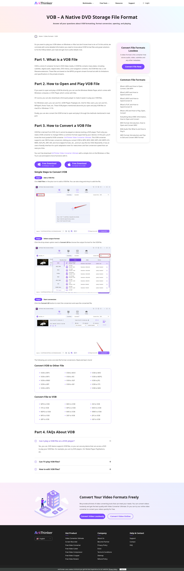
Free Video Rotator (72, 559)
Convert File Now (133, 66)
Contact (132, 542)
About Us (101, 538)
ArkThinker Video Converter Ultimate (77, 137)
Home (41, 36)
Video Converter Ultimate (74, 538)
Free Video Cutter (71, 549)
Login (147, 3)
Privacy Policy (102, 545)
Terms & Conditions (105, 552)
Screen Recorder (71, 542)
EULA (99, 549)
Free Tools (103, 3)
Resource (118, 3)
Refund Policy (102, 559)
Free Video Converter (73, 545)
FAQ (131, 545)
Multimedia (87, 3)
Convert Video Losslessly (92, 516)
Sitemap (101, 555)
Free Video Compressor (73, 552)
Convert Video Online (120, 516)
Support (132, 3)
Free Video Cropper (72, 555)
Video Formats (48, 36)
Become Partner (103, 542)
